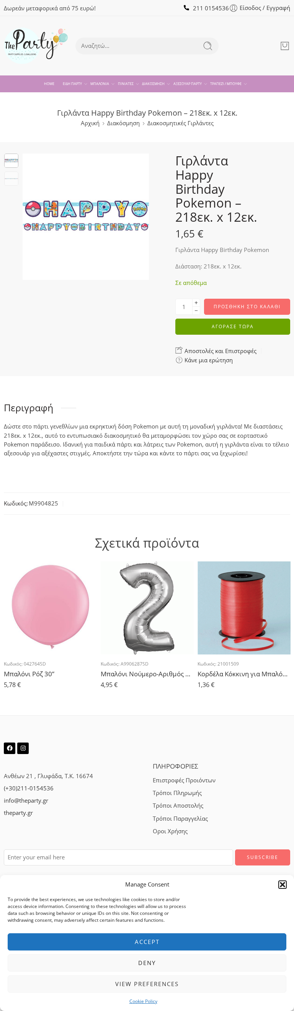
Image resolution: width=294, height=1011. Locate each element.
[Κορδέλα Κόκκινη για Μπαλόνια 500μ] (244, 607)
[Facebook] (9, 748)
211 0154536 (211, 8)
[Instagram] (23, 748)
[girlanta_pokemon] (11, 161)
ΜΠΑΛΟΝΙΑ (99, 83)
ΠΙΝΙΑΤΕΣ (126, 83)
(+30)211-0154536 (29, 788)
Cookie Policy (143, 1001)
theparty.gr (18, 812)
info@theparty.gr (26, 800)
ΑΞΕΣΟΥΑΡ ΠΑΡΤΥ (187, 83)
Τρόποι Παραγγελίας (180, 818)
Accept (147, 942)
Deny (147, 963)
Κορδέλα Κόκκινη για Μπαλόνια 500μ (244, 673)
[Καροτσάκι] (284, 46)
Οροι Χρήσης (170, 831)
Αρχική (90, 123)
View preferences (147, 984)
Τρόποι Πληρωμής (177, 793)
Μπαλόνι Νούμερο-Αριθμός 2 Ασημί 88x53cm (147, 673)
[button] (282, 884)
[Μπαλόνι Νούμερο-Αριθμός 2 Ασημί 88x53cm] (147, 607)
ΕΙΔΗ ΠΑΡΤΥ (72, 83)
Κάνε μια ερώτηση (208, 360)
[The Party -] (36, 46)
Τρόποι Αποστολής (178, 805)
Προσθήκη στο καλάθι (247, 306)
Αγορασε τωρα (233, 326)
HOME (49, 83)
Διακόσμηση (123, 123)
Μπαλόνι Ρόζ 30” (29, 673)
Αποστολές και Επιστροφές (219, 351)
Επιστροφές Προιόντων (184, 780)
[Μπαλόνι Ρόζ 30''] (50, 607)
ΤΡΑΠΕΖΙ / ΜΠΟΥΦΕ (226, 83)
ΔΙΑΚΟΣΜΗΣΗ (153, 83)
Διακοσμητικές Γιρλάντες (180, 123)
